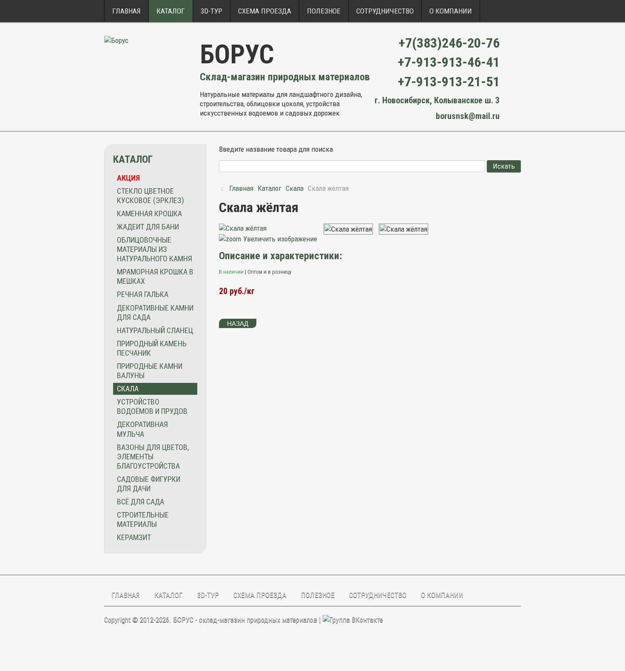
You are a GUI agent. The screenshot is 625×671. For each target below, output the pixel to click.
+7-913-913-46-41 (449, 62)
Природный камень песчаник (152, 348)
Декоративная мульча (142, 429)
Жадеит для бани (148, 226)
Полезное (324, 11)
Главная (126, 11)
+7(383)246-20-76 (449, 43)
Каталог (170, 11)
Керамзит (134, 537)
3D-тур (211, 11)
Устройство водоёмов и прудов (152, 406)
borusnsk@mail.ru (468, 116)
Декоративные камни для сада (155, 312)
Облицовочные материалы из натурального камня (154, 249)
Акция (128, 177)
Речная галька (142, 294)
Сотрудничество (385, 11)
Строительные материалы (143, 519)
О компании (450, 11)
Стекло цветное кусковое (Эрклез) (150, 196)
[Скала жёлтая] (348, 229)
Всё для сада (140, 501)
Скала (128, 388)
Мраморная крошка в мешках (155, 276)
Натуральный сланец (155, 330)
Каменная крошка (149, 213)
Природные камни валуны (149, 371)
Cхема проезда (264, 11)
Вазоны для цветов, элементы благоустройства (153, 456)
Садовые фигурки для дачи (148, 484)
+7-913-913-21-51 (449, 82)
